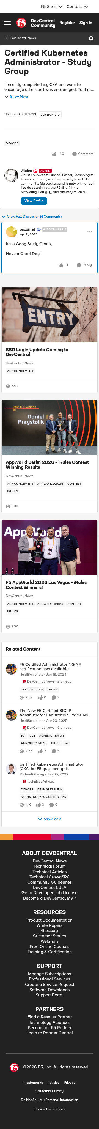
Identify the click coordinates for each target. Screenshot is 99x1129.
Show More (19, 97)
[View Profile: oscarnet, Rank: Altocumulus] (11, 231)
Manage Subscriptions (49, 974)
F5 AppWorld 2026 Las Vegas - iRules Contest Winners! (46, 585)
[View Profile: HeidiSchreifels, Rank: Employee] (11, 669)
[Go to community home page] (36, 22)
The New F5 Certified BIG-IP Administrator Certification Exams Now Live (55, 712)
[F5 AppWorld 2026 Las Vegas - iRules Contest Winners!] (49, 547)
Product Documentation (49, 920)
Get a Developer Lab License (49, 892)
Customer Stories (49, 936)
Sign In (85, 22)
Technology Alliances (49, 1022)
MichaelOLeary (32, 774)
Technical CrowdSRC (49, 877)
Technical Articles (49, 872)
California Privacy (49, 1091)
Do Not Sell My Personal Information (49, 1100)
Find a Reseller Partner (50, 1017)
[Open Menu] (91, 38)
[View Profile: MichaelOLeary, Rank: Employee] (11, 768)
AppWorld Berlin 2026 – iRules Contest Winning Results (47, 465)
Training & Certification (50, 952)
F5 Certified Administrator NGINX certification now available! (50, 666)
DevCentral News (23, 38)
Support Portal (50, 995)
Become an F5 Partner (50, 1028)
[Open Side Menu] (7, 23)
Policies (53, 1083)
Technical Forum (49, 866)
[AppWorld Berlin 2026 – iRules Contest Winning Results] (49, 427)
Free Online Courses (49, 946)
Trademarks (33, 1083)
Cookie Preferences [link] (49, 1109)
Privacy (69, 1083)
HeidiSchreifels (31, 675)
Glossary (49, 930)
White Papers (49, 925)
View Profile (33, 201)
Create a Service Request (49, 984)
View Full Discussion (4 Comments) (34, 217)
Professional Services (49, 979)
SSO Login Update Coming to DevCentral (37, 352)
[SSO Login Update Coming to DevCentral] (49, 314)
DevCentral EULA (50, 887)
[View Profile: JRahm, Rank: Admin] (11, 175)
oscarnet (27, 229)
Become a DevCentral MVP (49, 898)
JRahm (26, 171)
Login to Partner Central (49, 1033)
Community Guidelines (49, 882)
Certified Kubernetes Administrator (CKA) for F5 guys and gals (51, 766)
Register (67, 22)
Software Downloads (49, 990)
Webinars (50, 941)
